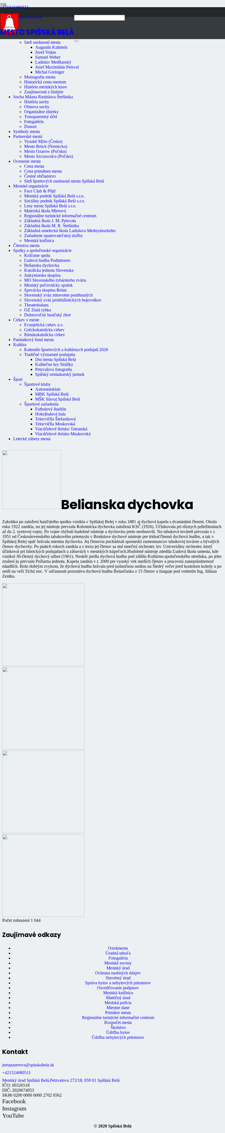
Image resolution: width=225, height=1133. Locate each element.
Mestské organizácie (30, 186)
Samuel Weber (47, 57)
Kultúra (19, 344)
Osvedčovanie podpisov (118, 987)
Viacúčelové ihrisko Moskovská (63, 433)
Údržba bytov (118, 1032)
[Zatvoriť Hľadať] (76, 41)
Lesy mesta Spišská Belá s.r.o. (50, 205)
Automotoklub (47, 389)
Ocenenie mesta (27, 161)
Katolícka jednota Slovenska (49, 270)
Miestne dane (118, 1007)
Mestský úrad (118, 968)
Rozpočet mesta (118, 1022)
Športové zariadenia (41, 404)
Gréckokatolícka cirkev (44, 329)
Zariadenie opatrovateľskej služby (53, 235)
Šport (17, 379)
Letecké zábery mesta (31, 438)
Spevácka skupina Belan (45, 290)
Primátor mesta (118, 1012)
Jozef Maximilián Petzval (57, 67)
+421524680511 (16, 1072)
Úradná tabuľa (118, 953)
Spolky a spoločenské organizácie (42, 250)
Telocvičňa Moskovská (55, 424)
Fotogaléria (34, 121)
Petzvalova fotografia (53, 369)
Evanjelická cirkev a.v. (43, 324)
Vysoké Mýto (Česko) (43, 141)
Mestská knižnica (39, 240)
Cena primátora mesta (43, 171)
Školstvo (118, 1027)
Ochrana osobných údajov (118, 973)
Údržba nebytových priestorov (118, 1037)
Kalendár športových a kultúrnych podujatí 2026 (66, 349)
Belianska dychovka (41, 265)
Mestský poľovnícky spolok (48, 285)
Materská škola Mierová (45, 210)
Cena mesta (34, 166)
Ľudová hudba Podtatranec (47, 260)
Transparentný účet (40, 116)
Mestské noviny (118, 963)
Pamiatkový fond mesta (33, 339)
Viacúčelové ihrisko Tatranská (61, 428)
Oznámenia (118, 948)
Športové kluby (37, 384)
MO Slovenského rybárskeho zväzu (55, 280)
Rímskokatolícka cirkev (44, 334)
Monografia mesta (39, 77)
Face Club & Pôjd (39, 191)
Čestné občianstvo (40, 176)
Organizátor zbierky (41, 111)
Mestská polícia (118, 1002)
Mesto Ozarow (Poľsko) (45, 151)
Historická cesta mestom (45, 82)
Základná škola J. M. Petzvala (50, 220)
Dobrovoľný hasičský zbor (47, 315)
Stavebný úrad (118, 978)
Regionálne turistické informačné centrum (60, 215)
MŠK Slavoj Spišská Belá (57, 399)
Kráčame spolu (37, 255)
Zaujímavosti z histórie (43, 91)
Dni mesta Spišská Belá (55, 359)
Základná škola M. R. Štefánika (51, 225)
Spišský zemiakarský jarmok (60, 374)
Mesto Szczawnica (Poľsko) (48, 156)
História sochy (36, 101)
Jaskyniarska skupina (42, 275)
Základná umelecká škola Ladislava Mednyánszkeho (70, 230)
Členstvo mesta (26, 245)
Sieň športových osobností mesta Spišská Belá (64, 181)
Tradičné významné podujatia (49, 354)
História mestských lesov (45, 87)
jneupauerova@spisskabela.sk (28, 1065)
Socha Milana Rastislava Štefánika (43, 96)
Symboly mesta (26, 131)
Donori (30, 126)
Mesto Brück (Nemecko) (45, 146)
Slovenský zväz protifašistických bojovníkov (63, 300)
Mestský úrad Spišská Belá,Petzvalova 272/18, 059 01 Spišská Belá (61, 1080)
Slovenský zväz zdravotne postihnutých (58, 295)
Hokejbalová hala (50, 414)
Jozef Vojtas (45, 52)
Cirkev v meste (26, 319)
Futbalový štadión (50, 409)
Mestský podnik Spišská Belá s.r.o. (54, 196)
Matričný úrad (118, 997)
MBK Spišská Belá (52, 394)
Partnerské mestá (27, 136)
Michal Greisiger (49, 72)
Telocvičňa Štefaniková (55, 419)
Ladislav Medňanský (53, 62)
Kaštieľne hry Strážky (54, 364)
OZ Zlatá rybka (37, 310)
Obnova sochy (36, 106)
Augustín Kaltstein (51, 47)
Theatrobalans (36, 305)
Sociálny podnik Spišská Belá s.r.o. (54, 201)
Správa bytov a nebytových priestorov (118, 982)
